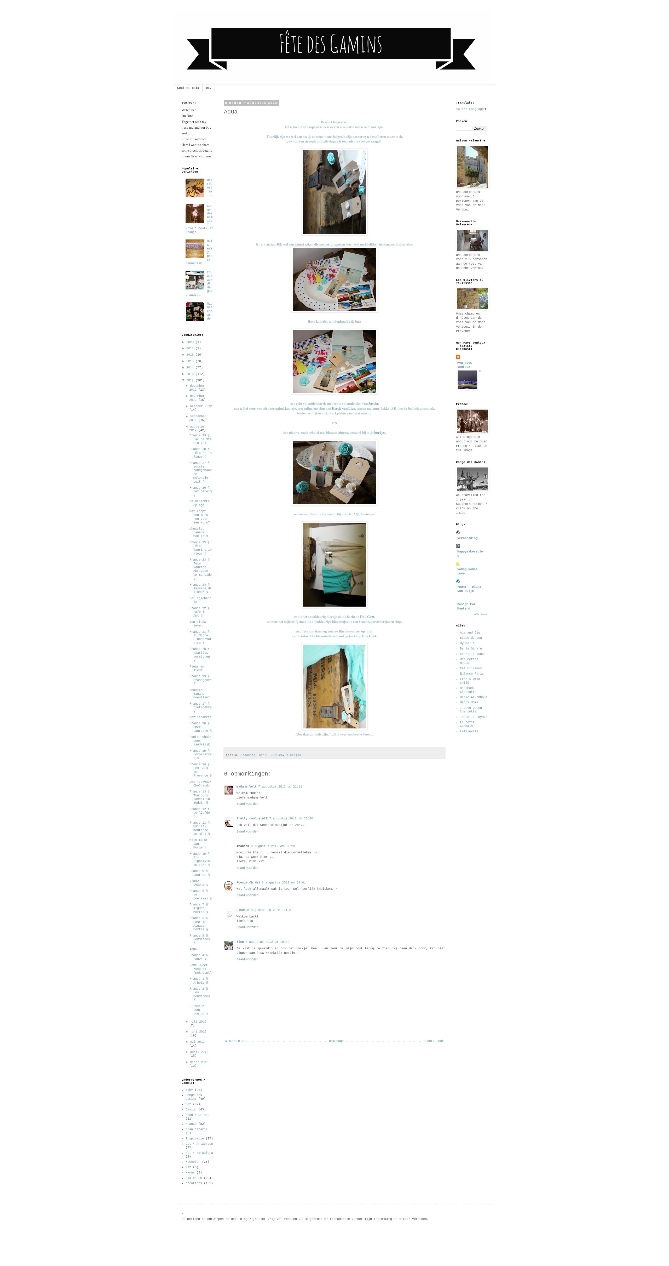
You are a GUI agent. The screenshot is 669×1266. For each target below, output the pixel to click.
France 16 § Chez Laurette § (200, 727)
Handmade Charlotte (468, 690)
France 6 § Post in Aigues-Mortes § (198, 923)
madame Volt (247, 787)
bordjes (379, 432)
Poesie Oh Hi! (248, 883)
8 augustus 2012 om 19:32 (267, 942)
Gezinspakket (200, 717)
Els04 (241, 910)
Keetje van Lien (343, 408)
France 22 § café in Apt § (199, 612)
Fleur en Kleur (196, 668)
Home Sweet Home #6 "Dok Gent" (200, 969)
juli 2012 (198, 1022)
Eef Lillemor (471, 668)
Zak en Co (194, 1178)
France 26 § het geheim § (200, 491)
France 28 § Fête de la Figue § (200, 453)
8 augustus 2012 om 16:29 (269, 910)
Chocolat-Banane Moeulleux (199, 694)
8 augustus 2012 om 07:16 (273, 846)
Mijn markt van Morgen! (198, 843)
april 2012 (199, 1052)
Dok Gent (367, 616)
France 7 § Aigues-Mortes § (198, 908)
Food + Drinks (197, 1115)
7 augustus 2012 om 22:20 (291, 818)
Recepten (193, 1162)
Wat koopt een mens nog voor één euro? (199, 517)
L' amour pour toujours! (199, 1010)
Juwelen (276, 755)
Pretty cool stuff (252, 818)
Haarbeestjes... (209, 188)
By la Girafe (471, 649)
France (191, 1124)
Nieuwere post (237, 1041)
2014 (190, 367)
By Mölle (467, 643)
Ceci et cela (188, 88)
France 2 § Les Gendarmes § (199, 994)
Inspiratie (195, 1138)
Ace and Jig (470, 633)
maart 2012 (199, 1062)
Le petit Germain (467, 724)
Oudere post (434, 1041)
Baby (189, 1090)
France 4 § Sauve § (198, 957)
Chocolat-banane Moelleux (198, 532)
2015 (190, 361)
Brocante (248, 755)
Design (191, 1109)
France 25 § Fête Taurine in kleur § (200, 548)
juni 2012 (198, 1032)
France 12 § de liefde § (199, 813)
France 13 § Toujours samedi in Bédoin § (199, 797)
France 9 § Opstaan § (199, 873)
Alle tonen (480, 614)
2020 (190, 342)
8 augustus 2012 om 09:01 (284, 883)
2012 (190, 380)
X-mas (190, 1172)
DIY (208, 88)
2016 (190, 355)
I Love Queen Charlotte (471, 710)
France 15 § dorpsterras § (200, 754)
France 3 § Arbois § (198, 980)
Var (188, 1167)
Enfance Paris (472, 674)
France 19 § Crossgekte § (200, 680)
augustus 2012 (197, 428)
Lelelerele (469, 731)
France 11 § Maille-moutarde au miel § (199, 828)
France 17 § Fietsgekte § (200, 707)
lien (240, 942)
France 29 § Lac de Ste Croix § (200, 439)
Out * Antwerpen (199, 1144)
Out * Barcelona (199, 1153)
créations (194, 1183)
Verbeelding (467, 538)
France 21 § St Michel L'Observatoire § (200, 637)
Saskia (373, 403)
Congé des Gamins (194, 1097)
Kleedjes (293, 755)
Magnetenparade (209, 311)
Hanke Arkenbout (473, 697)
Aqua (193, 949)
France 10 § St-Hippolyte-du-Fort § (200, 859)
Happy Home (469, 702)
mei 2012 (197, 1042)
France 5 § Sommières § (199, 939)
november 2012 (197, 398)
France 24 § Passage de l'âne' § (200, 588)
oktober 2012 (201, 406)
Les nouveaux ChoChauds (200, 783)
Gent (262, 755)
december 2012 (197, 387)
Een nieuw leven (197, 624)
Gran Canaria (196, 1129)
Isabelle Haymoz (473, 717)
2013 (190, 374)
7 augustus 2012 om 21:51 (280, 787)
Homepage (336, 1041)
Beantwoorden (247, 804)
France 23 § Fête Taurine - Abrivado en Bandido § (200, 569)
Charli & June (472, 654)
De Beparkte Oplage (199, 503)
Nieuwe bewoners (198, 883)
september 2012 (197, 418)
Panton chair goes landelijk (200, 740)
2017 (190, 348)
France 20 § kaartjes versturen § (199, 654)
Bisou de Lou (471, 638)
